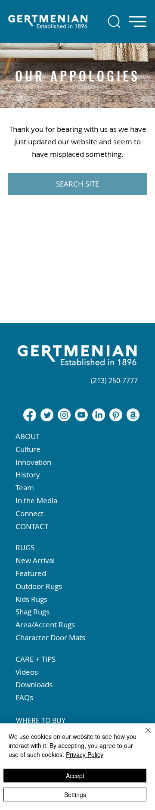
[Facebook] (29, 414)
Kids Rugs (31, 599)
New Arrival (35, 560)
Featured (31, 573)
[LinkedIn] (98, 414)
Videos (27, 672)
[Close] (143, 735)
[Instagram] (64, 414)
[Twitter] (46, 414)
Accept (75, 775)
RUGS (25, 547)
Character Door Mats (50, 637)
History (28, 475)
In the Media (36, 500)
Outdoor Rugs (39, 586)
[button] (78, 393)
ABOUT (28, 436)
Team (25, 487)
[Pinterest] (115, 414)
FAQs (24, 697)
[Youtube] (81, 414)
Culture (28, 449)
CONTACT (32, 526)
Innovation (33, 462)
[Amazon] (133, 414)
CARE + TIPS (36, 659)
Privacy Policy (84, 754)
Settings (75, 794)
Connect (29, 513)
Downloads (34, 684)
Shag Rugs (33, 612)
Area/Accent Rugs (45, 624)
